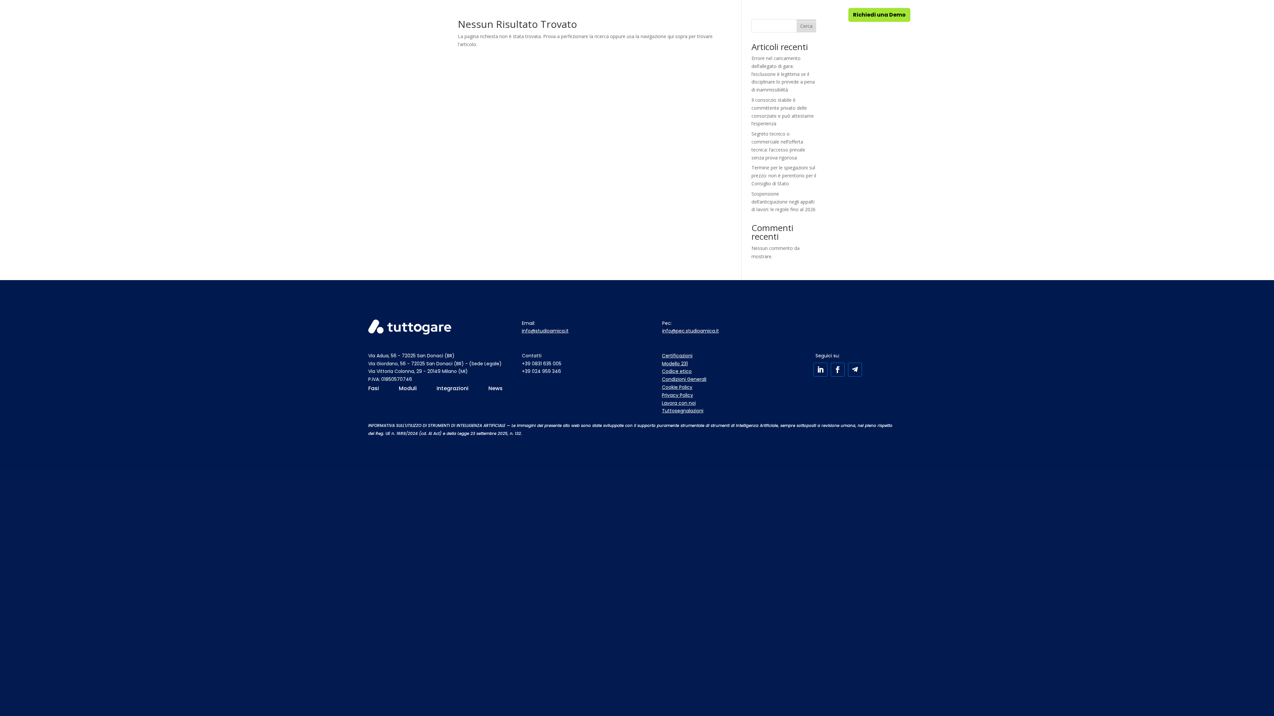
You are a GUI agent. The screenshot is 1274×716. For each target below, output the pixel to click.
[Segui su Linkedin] (820, 370)
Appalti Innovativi (623, 15)
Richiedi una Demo (879, 15)
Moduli (513, 15)
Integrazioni (683, 15)
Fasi (471, 15)
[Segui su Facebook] (838, 370)
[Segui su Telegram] (855, 370)
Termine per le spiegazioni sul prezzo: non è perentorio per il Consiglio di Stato (783, 175)
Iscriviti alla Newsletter (790, 15)
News (726, 15)
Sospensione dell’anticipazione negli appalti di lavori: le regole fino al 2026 (783, 202)
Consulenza (564, 15)
